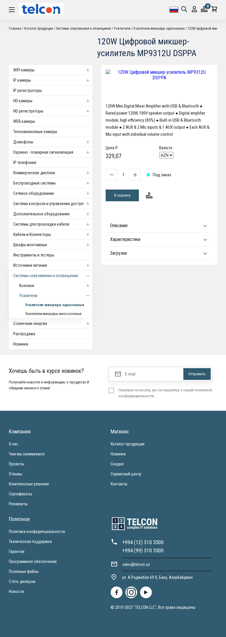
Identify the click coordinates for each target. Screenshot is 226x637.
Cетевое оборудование (33, 193)
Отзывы (15, 474)
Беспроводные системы (34, 183)
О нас (13, 444)
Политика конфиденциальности (37, 531)
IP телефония (24, 162)
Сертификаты (20, 494)
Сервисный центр (126, 474)
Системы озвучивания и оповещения (45, 275)
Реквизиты (18, 504)
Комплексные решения (29, 484)
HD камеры (22, 100)
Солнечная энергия (30, 323)
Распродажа (24, 333)
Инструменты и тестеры (33, 255)
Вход (194, 9)
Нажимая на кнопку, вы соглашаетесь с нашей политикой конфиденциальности (165, 393)
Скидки (117, 464)
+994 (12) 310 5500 (143, 542)
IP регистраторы (27, 90)
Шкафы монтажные (30, 244)
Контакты (119, 484)
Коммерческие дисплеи (34, 172)
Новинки (20, 344)
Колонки (26, 285)
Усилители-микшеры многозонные (53, 313)
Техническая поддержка (30, 541)
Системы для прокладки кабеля (41, 224)
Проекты (16, 464)
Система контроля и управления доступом (50, 203)
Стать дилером (22, 581)
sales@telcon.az (136, 564)
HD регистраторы (28, 111)
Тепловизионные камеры (35, 131)
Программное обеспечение (33, 561)
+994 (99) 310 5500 (143, 550)
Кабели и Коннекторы (32, 234)
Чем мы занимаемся (26, 454)
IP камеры (22, 80)
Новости (16, 591)
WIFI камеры (23, 70)
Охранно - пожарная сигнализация (43, 152)
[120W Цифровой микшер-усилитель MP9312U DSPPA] (159, 75)
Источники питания (30, 265)
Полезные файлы (24, 571)
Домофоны (23, 142)
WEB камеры (24, 121)
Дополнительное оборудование (41, 214)
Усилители (28, 295)
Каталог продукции (127, 444)
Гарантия (16, 551)
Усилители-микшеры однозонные (54, 305)
